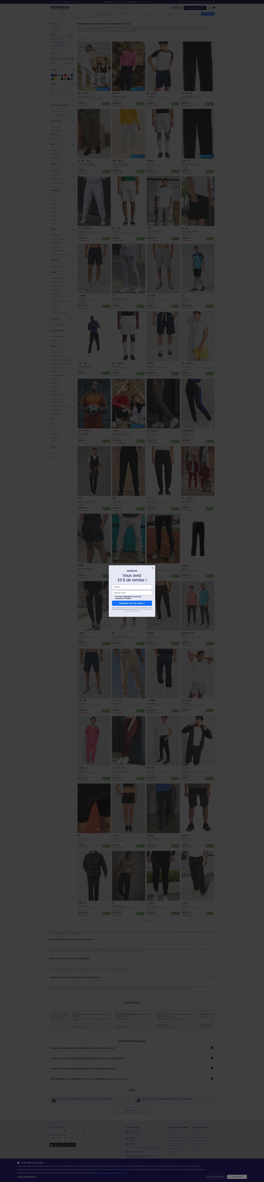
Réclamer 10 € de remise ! (132, 603)
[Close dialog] (152, 568)
